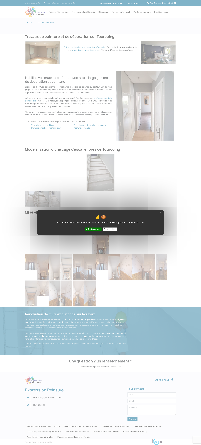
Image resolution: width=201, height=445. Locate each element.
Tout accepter (93, 229)
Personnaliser (110, 229)
